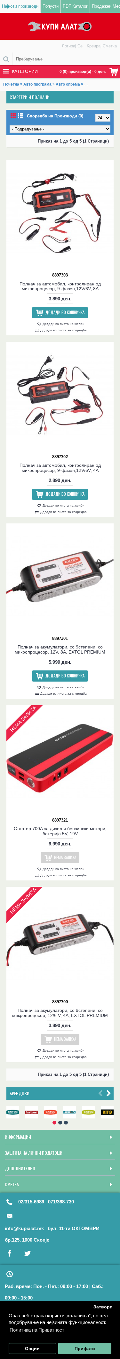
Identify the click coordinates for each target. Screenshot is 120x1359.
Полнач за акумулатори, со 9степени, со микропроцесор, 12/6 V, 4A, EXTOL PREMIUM (60, 1013)
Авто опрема (68, 84)
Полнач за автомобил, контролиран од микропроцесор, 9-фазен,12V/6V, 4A (60, 468)
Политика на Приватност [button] (37, 1330)
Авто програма (37, 84)
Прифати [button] (85, 1348)
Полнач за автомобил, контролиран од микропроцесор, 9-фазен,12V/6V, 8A (60, 286)
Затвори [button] (103, 1307)
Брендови (19, 1093)
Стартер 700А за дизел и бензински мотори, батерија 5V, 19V (60, 831)
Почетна (11, 84)
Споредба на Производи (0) (55, 116)
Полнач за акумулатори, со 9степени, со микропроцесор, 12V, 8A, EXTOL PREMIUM (60, 649)
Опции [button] (32, 1348)
